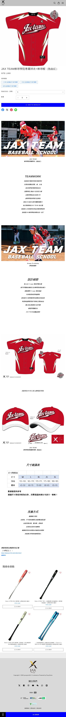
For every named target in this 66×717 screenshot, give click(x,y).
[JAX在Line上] (46, 686)
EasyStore (49, 675)
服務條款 (27, 708)
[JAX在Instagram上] (28, 686)
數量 (2, 96)
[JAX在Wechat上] (37, 686)
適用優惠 (4, 78)
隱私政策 (33, 708)
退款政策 (39, 708)
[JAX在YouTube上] (33, 686)
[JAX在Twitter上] (19, 686)
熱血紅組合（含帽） (7, 91)
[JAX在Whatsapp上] (42, 686)
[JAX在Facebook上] (24, 686)
